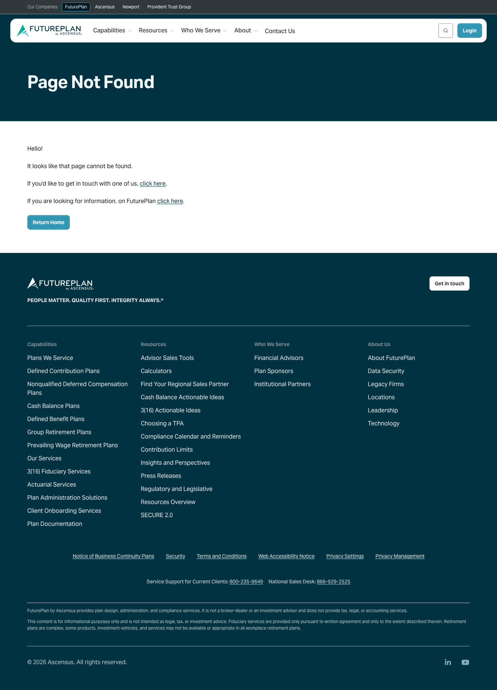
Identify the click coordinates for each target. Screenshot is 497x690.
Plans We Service (50, 358)
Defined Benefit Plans (55, 419)
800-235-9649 (246, 581)
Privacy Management (400, 556)
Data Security (386, 371)
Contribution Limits (167, 449)
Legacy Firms (386, 384)
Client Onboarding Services (64, 511)
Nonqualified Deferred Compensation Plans (77, 388)
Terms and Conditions (222, 556)
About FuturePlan (391, 358)
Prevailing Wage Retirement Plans (72, 445)
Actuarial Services (51, 484)
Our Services (44, 458)
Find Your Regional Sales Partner (185, 384)
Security (175, 556)
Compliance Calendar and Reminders (191, 436)
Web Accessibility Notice (286, 556)
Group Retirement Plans (59, 432)
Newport (131, 6)
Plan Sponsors (273, 371)
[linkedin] (448, 662)
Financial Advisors (278, 358)
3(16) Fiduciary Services (59, 471)
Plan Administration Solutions (67, 497)
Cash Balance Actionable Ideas (182, 397)
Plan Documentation (54, 524)
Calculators (156, 371)
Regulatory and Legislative (176, 489)
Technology (383, 423)
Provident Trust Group (169, 6)
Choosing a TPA (162, 423)
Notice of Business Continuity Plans (113, 556)
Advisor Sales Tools (167, 358)
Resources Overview (168, 502)
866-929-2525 (333, 581)
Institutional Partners (282, 384)
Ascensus (105, 6)
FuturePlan (76, 6)
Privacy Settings (345, 556)
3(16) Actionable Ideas (170, 410)
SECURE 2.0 (157, 515)
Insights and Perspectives (175, 463)
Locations (381, 397)
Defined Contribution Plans (63, 371)
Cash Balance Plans (53, 406)
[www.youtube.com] (465, 662)
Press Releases (161, 476)
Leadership (383, 410)
